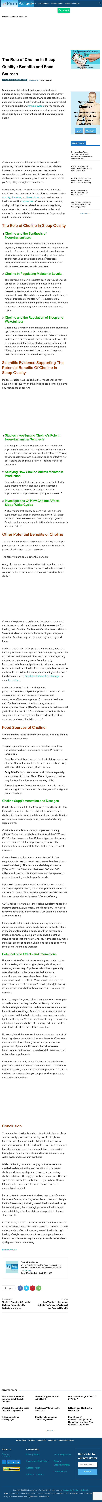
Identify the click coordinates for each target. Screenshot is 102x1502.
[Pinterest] (32, 1288)
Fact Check (63, 10)
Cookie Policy (60, 1471)
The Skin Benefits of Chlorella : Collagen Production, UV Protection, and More (16, 1305)
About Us (5, 1454)
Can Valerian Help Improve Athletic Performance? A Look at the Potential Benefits (53, 1305)
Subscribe (87, 1472)
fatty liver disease (34, 676)
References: (8, 1249)
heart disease (34, 197)
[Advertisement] (35, 37)
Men (78, 130)
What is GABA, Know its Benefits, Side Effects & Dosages (13, 1399)
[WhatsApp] (38, 1288)
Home (4, 17)
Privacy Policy (33, 1454)
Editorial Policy (33, 1468)
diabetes (16, 197)
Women (90, 130)
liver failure (14, 680)
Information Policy (35, 1474)
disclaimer (28, 1270)
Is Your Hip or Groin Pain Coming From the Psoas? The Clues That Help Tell (81, 169)
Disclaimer (77, 1490)
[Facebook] (20, 1288)
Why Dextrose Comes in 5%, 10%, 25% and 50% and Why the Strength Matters (81, 205)
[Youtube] (18, 1462)
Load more (84, 213)
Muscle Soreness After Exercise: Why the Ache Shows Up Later (79, 193)
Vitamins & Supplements (17, 17)
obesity (6, 197)
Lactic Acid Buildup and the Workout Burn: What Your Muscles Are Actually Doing (81, 181)
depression (28, 201)
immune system (35, 106)
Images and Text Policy (37, 1461)
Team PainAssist (46, 80)
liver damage (52, 676)
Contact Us (6, 1456)
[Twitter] (26, 1288)
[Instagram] (9, 1462)
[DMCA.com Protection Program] (11, 1470)
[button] (100, 3)
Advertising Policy (62, 1454)
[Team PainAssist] (12, 1268)
